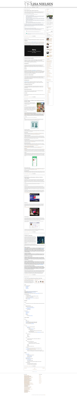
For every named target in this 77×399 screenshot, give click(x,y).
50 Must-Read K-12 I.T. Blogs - (26, 380)
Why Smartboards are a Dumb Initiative (50, 52)
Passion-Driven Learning (49, 66)
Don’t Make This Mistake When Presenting (50, 46)
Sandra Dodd (40, 376)
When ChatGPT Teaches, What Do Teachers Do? (31, 10)
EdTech (30, 380)
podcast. (36, 169)
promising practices (48, 72)
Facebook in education (49, 63)
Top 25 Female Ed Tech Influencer (27, 388)
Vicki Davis (40, 375)
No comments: (30, 173)
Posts (47, 10)
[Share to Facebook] (34, 173)
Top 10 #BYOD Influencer (26, 385)
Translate (51, 35)
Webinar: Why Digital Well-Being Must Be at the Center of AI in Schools (50, 50)
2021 (47, 93)
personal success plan (48, 79)
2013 (47, 100)
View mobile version (35, 369)
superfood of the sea (28, 147)
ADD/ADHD (48, 71)
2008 (47, 104)
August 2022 (49, 90)
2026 (47, 83)
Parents (47, 69)
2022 (47, 86)
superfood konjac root (39, 147)
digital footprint (48, 70)
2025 (47, 84)
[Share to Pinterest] (35, 173)
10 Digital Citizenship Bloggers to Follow (27, 376)
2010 (47, 102)
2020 (47, 94)
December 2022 (49, 87)
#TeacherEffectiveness (48, 80)
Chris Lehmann (40, 378)
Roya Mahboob (34, 70)
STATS (27, 7)
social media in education (49, 62)
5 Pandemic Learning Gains (28, 235)
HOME (25, 7)
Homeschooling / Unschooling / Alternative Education (49, 61)
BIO (30, 7)
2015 (47, 98)
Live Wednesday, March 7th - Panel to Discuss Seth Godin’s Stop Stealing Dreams (50, 39)
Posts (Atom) (36, 371)
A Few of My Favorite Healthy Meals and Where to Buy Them (33, 278)
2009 (47, 103)
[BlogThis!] (33, 173)
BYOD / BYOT (48, 67)
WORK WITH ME (33, 7)
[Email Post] (31, 173)
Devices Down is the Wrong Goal (50, 43)
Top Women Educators (26, 392)
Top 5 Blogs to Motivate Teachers (27, 384)
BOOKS (37, 7)
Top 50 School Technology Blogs (27, 389)
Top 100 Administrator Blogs (26, 390)
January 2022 (49, 92)
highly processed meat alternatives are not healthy (36, 133)
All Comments (48, 11)
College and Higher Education (49, 73)
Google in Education (48, 64)
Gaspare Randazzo (26, 81)
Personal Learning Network (49, 68)
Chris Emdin (40, 377)
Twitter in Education (48, 65)
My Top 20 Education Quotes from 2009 (49, 41)
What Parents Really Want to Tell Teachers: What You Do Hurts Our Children (50, 56)
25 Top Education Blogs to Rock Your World (27, 378)
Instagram (32, 169)
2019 (47, 95)
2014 (47, 99)
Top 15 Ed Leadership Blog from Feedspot (27, 387)
